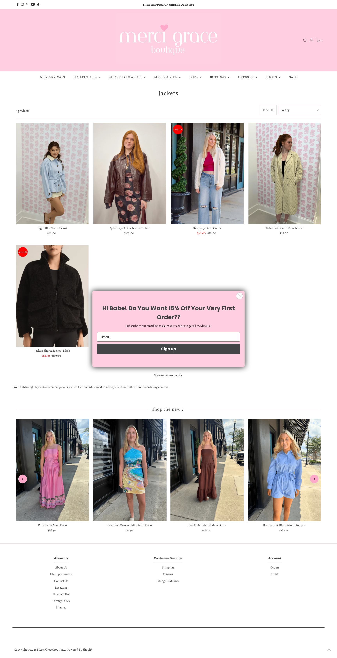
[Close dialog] (239, 296)
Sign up (168, 349)
